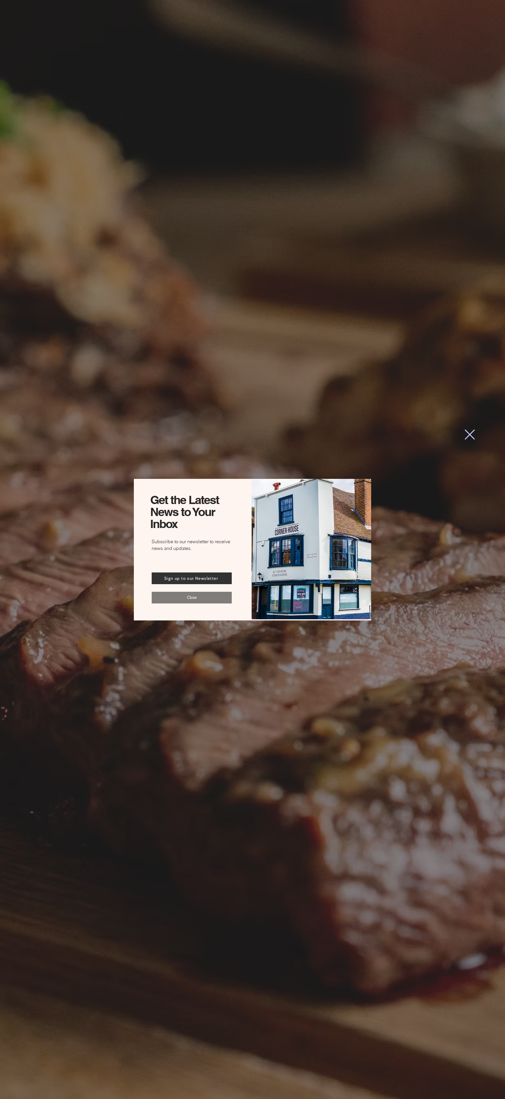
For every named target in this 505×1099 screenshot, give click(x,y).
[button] (470, 434)
